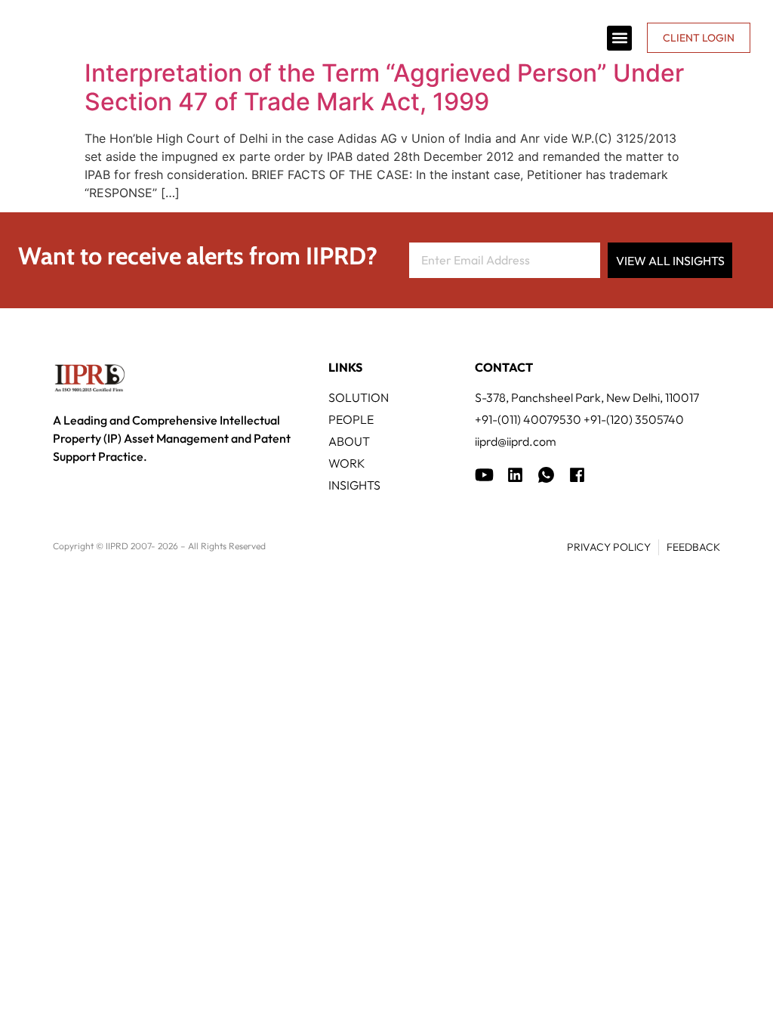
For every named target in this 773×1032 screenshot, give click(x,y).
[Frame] (546, 474)
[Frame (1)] (515, 474)
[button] (619, 38)
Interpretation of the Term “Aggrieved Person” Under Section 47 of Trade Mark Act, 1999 (384, 87)
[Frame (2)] (577, 474)
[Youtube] (484, 474)
